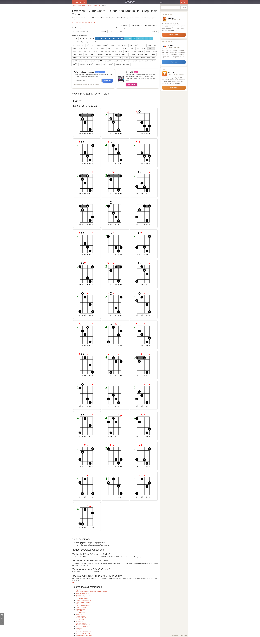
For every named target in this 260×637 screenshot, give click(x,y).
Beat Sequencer (80, 612)
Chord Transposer (81, 607)
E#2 (131, 45)
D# (130, 38)
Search (103, 31)
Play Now (174, 62)
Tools (83, 2)
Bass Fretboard (80, 619)
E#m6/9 (98, 64)
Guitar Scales (79, 614)
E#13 (111, 64)
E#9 (104, 64)
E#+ (83, 45)
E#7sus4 (124, 54)
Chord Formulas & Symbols (83, 600)
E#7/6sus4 (108, 54)
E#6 (155, 45)
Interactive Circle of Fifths (82, 595)
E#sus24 (124, 45)
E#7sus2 (132, 54)
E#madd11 (126, 64)
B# (150, 38)
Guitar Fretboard (80, 616)
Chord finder (79, 628)
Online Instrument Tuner (82, 593)
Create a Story (173, 34)
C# (126, 38)
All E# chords (75, 583)
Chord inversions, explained (83, 630)
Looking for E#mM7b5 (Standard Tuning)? (83, 22)
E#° (93, 45)
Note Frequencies (81, 604)
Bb (122, 38)
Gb (114, 38)
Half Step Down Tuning (93, 5)
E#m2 (149, 45)
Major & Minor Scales (81, 590)
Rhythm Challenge (81, 623)
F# (138, 38)
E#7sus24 (140, 54)
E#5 (119, 45)
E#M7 (107, 51)
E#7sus (90, 58)
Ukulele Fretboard (81, 618)
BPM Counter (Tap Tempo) (83, 605)
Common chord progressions (84, 635)
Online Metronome (81, 611)
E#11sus (82, 64)
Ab (118, 38)
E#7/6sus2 (100, 54)
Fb (109, 38)
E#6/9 (80, 48)
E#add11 (118, 64)
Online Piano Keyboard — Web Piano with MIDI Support (91, 591)
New (76, 2)
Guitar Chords (82, 5)
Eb (105, 38)
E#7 (92, 48)
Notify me (107, 80)
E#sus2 (98, 45)
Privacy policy (96, 84)
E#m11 (108, 61)
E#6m (74, 48)
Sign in (185, 2)
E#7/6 (93, 54)
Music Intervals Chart (81, 597)
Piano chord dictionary (82, 626)
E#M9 (123, 61)
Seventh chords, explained (83, 633)
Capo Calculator (80, 609)
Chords (74, 5)
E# (134, 38)
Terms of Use (175, 635)
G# (142, 38)
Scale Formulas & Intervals (83, 602)
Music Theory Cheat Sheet (83, 625)
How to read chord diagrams (83, 632)
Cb (97, 38)
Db (101, 38)
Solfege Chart (79, 621)
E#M (86, 48)
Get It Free (131, 84)
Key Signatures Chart (81, 598)
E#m (78, 45)
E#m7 (114, 51)
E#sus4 (113, 45)
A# (146, 38)
